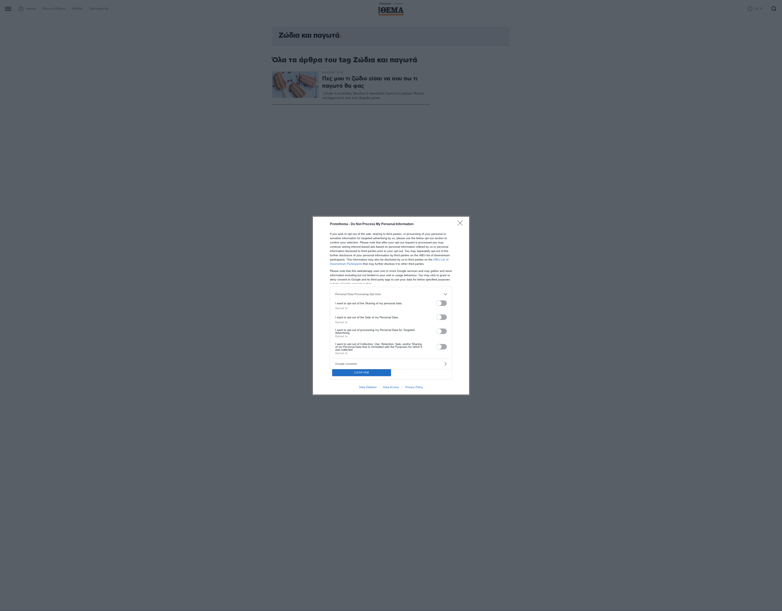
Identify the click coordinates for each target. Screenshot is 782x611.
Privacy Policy (414, 387)
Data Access (391, 387)
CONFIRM (361, 372)
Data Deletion (368, 387)
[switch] (441, 303)
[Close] (461, 224)
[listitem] (391, 294)
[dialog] (391, 305)
